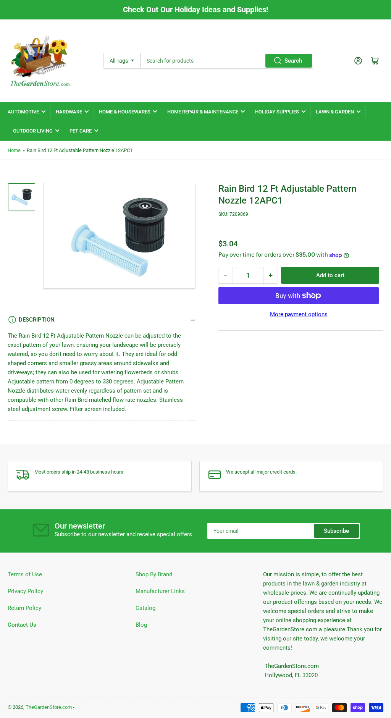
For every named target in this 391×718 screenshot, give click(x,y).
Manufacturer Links (160, 591)
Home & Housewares (124, 112)
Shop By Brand (154, 574)
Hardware (69, 112)
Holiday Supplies (277, 112)
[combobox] (227, 61)
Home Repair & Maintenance (202, 112)
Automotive (23, 112)
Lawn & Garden (335, 112)
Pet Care (80, 131)
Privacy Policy (25, 591)
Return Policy (24, 608)
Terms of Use (25, 574)
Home (14, 150)
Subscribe (336, 530)
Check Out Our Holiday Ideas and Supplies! (195, 9)
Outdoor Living (33, 131)
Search (293, 60)
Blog (141, 624)
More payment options (299, 314)
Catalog (145, 608)
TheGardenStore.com (49, 707)
